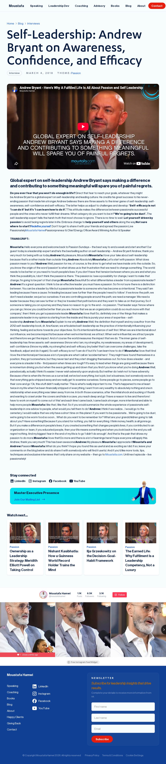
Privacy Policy (92, 755)
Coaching (12, 692)
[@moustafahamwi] (43, 595)
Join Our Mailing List (27, 499)
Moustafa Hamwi (35, 230)
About (10, 710)
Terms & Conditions (112, 755)
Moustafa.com (114, 454)
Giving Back (14, 723)
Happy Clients (15, 717)
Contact (12, 729)
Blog (9, 704)
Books (11, 698)
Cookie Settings (134, 755)
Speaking (12, 686)
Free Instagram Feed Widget (84, 662)
